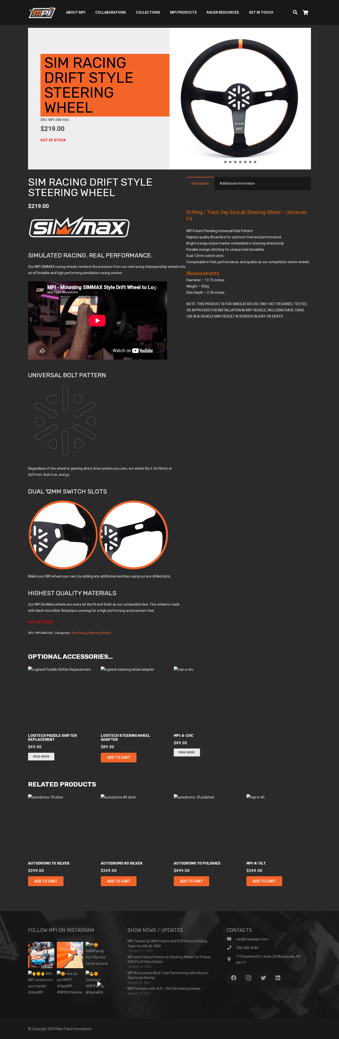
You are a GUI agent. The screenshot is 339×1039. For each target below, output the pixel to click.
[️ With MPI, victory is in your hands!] (41, 984)
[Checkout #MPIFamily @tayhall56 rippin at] (99, 984)
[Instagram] (248, 978)
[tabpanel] (240, 98)
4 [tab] (240, 162)
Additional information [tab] (237, 183)
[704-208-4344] (231, 948)
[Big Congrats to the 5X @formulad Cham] (41, 955)
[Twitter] (263, 978)
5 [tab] (245, 162)
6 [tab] (250, 162)
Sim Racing (79, 633)
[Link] (42, 12)
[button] (118, 757)
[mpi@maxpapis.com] (231, 939)
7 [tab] (255, 162)
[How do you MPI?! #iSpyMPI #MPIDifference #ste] (70, 984)
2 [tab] (230, 162)
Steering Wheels (100, 633)
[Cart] (305, 12)
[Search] (295, 12)
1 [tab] (225, 162)
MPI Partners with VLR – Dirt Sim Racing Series (164, 989)
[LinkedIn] (278, 978)
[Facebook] (233, 978)
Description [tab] (200, 183)
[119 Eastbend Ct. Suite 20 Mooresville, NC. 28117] (231, 959)
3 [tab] (235, 162)
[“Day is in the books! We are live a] (70, 955)
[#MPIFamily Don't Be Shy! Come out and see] (99, 955)
